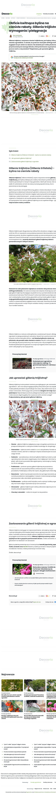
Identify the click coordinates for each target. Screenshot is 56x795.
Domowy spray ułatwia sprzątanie (14, 757)
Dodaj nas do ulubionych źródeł (29, 58)
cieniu (38, 449)
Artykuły (13, 18)
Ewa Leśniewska (17, 35)
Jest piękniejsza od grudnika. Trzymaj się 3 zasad (16, 748)
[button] (39, 14)
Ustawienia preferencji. (49, 792)
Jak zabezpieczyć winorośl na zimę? (14, 754)
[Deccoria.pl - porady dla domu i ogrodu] (7, 14)
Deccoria (8, 18)
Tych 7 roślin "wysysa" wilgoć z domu (15, 744)
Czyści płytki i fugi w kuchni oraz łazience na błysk (17, 765)
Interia (2, 18)
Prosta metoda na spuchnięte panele (15, 752)
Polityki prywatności (39, 792)
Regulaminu (29, 792)
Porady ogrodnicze (21, 18)
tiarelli (25, 547)
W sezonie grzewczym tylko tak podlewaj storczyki (16, 761)
